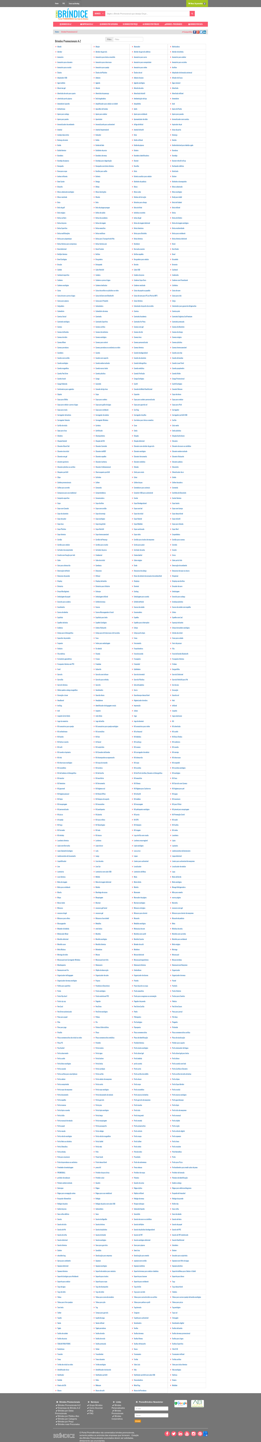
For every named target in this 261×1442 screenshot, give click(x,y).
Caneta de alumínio (140, 358)
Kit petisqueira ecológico (142, 809)
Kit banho (60, 737)
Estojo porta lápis (139, 633)
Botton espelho (139, 254)
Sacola (59, 1219)
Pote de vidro (138, 1152)
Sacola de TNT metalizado (180, 1235)
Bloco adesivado (177, 187)
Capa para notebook (102, 410)
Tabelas (174, 1292)
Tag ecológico (176, 1307)
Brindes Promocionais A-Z (69, 1405)
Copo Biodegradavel (140, 503)
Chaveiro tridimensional (103, 467)
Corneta (174, 545)
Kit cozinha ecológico (179, 768)
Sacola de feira (176, 1219)
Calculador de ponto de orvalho (144, 306)
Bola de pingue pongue (103, 207)
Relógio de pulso (62, 1204)
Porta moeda (138, 1120)
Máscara (60, 908)
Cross (174, 555)
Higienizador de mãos (140, 700)
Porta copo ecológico (102, 1089)
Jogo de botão (100, 721)
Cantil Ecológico (177, 384)
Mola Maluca (61, 949)
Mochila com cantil (140, 934)
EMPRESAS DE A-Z (87, 24)
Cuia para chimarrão (63, 565)
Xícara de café (100, 1390)
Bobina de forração (140, 197)
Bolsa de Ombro (177, 218)
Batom (174, 176)
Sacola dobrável (62, 1240)
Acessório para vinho (140, 67)
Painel (174, 980)
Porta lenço (99, 1115)
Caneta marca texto (102, 368)
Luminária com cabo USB (103, 872)
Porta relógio (100, 1131)
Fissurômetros (138, 648)
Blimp (97, 187)
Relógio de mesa (139, 1198)
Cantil (136, 384)
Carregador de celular (102, 415)
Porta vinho (137, 1146)
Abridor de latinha (178, 52)
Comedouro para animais (142, 487)
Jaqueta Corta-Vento (63, 716)
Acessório (60, 57)
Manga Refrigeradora (179, 887)
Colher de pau (138, 482)
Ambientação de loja (140, 98)
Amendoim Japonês (63, 104)
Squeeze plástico (177, 1266)
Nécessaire (99, 965)
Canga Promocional (178, 379)
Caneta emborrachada (103, 363)
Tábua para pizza (177, 1302)
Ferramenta (137, 643)
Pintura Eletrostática (102, 1027)
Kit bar (98, 737)
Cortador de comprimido (65, 550)
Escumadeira (138, 612)
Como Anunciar (96, 1407)
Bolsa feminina (139, 228)
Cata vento (175, 425)
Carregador (175, 410)
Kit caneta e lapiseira (64, 752)
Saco (97, 1214)
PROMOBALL (61, 1172)
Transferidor (99, 1354)
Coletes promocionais (64, 482)
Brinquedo (99, 264)
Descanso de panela (63, 576)
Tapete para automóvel (141, 1318)
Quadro (98, 1183)
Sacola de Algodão (101, 1219)
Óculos (59, 72)
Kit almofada (176, 726)
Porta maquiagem (101, 1120)
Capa (97, 394)
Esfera (174, 612)
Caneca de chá (138, 332)
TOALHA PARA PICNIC (63, 1344)
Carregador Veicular (63, 420)
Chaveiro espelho (101, 456)
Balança (174, 135)
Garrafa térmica (62, 685)
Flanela (98, 654)
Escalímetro (61, 607)
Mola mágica (176, 944)
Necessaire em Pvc (63, 970)
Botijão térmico (62, 254)
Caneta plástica (100, 373)
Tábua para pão (100, 1302)
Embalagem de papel (63, 596)
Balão (97, 140)
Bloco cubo (137, 192)
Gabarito (98, 669)
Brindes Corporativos (117, 1417)
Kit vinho (175, 830)
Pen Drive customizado (64, 1011)
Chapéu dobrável (139, 441)
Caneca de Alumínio (178, 327)
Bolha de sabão (100, 213)
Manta (59, 892)
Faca (97, 638)
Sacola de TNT (138, 1235)
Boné (173, 244)
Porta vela (99, 1146)
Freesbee (98, 664)
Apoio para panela (178, 114)
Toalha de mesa (139, 1333)
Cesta (135, 430)
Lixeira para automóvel (141, 861)
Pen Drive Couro (177, 1006)
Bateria (98, 176)
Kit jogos (175, 794)
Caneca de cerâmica (102, 332)
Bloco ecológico (177, 192)
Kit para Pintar (176, 804)
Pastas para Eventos (178, 996)
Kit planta (99, 814)
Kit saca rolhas (100, 820)
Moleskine (99, 949)
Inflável (174, 705)
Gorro (136, 690)
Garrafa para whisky (102, 679)
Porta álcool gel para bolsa (180, 1053)
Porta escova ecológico (179, 1095)
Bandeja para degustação (104, 161)
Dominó (136, 586)
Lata (97, 851)
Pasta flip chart (62, 996)
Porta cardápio (100, 1069)
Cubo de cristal (100, 560)
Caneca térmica (139, 347)
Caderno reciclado (139, 285)
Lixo (58, 866)
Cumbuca (99, 565)
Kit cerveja (175, 752)
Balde (59, 145)
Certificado (99, 430)
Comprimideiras (101, 493)
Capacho (136, 394)
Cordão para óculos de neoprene (144, 539)
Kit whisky (60, 835)
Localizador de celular (179, 866)
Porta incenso (61, 1105)
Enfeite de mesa (100, 602)
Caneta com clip (177, 353)
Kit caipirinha (100, 747)
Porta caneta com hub (179, 1063)
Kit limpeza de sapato (102, 799)
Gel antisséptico (139, 685)
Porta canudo (61, 1069)
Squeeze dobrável (62, 1266)
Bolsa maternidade (178, 228)
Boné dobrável (61, 249)
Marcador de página (140, 897)
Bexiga (98, 181)
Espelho (136, 617)
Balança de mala (62, 140)
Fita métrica (61, 654)
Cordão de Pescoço (101, 539)
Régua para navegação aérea (66, 1193)
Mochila (98, 934)
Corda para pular (139, 545)
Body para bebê (177, 197)
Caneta (98, 353)
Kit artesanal (138, 731)
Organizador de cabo (102, 975)
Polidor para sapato (178, 1043)
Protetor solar (100, 1178)
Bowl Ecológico (62, 259)
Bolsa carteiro (61, 218)
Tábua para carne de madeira (105, 1297)
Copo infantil (176, 519)
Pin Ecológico (138, 1022)
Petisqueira (137, 1017)
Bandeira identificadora (141, 155)
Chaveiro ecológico (140, 451)
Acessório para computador (142, 62)
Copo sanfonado (139, 529)
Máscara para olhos (63, 918)
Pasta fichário (176, 991)
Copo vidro (137, 534)
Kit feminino (61, 783)
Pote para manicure (63, 1157)
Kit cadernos (176, 742)
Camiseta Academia (140, 316)
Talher (59, 1313)
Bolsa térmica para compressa (67, 244)
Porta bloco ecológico (64, 1063)
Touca (136, 1349)
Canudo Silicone (177, 389)
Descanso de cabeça (140, 571)
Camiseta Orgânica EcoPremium (182, 316)
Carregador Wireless (102, 420)
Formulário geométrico (64, 659)
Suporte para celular (63, 1281)
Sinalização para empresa (104, 1255)
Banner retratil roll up (179, 161)
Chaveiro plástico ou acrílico (66, 467)
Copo (59, 503)
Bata (135, 171)
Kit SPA (136, 820)
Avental (59, 130)
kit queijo (60, 820)
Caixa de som (176, 290)
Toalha (136, 1328)
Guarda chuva (100, 695)
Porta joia (99, 1105)
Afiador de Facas (177, 78)
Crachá (174, 550)
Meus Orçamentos (197, 3)
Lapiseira (175, 846)
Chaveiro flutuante (178, 456)
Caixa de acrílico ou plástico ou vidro (107, 290)
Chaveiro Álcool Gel (63, 446)
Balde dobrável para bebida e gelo (182, 145)
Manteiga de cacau (101, 892)
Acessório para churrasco (104, 62)
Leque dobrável (177, 856)
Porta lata (137, 1110)
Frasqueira (137, 659)
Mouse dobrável (139, 954)
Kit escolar (60, 778)
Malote (136, 887)
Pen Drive (98, 1006)
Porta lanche (138, 1105)
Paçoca (98, 980)
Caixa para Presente (102, 301)
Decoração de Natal (63, 571)
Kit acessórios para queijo (65, 726)
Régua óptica (138, 1188)
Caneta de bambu (177, 358)
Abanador (137, 46)
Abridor (59, 52)
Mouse (98, 954)
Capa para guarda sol (140, 404)
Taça (173, 1281)
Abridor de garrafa (101, 52)
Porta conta (99, 1084)
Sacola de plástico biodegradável (144, 1229)
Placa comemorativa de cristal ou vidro (69, 1037)
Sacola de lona (100, 1224)
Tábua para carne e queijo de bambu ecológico (186, 1297)
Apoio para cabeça (63, 114)
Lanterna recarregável (141, 840)
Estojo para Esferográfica (65, 633)
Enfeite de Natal (139, 602)
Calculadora (99, 306)
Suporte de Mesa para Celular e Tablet (184, 1271)
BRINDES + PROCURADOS (174, 24)
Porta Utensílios (62, 1146)
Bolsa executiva (100, 228)
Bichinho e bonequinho (179, 181)
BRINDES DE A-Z (66, 24)
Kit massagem (138, 804)
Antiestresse (61, 109)
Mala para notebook (63, 887)
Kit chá (59, 757)
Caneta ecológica (62, 363)
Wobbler (174, 1385)
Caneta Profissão (139, 373)
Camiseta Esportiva (102, 322)
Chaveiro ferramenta (140, 456)
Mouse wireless (177, 960)
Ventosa (174, 1375)
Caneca (59, 327)
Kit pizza (60, 814)
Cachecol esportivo (63, 275)
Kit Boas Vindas (177, 737)
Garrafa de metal (139, 674)
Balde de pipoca (139, 145)
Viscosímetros (138, 1380)
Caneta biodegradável (141, 353)
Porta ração (176, 1126)
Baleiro (136, 150)
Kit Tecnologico (100, 825)
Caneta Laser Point (178, 363)
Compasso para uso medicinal (66, 493)
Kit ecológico (176, 773)
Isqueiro (98, 711)
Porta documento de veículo (104, 1095)
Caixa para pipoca (63, 301)
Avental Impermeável (102, 130)
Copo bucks (175, 503)
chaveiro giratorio (63, 462)
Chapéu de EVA (100, 441)
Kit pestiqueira (100, 809)
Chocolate (175, 467)
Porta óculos (100, 1048)
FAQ (64, 3)
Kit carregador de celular (141, 752)
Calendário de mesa (102, 311)
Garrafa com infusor (102, 674)
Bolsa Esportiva (62, 228)
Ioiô (58, 711)
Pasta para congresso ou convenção (145, 996)
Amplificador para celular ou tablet (107, 104)
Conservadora (100, 498)
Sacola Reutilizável (178, 1240)
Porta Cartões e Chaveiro (180, 1069)
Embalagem (175, 591)
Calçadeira (60, 306)
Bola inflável (176, 207)
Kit (173, 721)
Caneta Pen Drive (62, 373)
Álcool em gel (61, 88)
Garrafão (60, 679)
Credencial (99, 555)
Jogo (135, 716)
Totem (97, 1349)
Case (135, 425)
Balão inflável (138, 140)
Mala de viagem (62, 882)
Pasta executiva (139, 991)
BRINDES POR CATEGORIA (109, 24)
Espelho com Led (177, 617)
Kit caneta (175, 747)
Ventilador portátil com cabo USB (144, 1375)
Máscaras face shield (102, 918)
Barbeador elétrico (178, 166)
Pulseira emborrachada (64, 1183)
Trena (59, 1359)
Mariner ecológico (139, 903)
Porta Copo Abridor (178, 1084)
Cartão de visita (62, 425)
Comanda (99, 487)
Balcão (174, 140)
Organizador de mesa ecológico (67, 980)
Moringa (174, 949)
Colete (174, 477)
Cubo (59, 560)
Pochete (98, 1043)
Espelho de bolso (62, 622)
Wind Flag (137, 1385)
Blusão (98, 197)
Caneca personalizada (141, 342)
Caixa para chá (176, 296)
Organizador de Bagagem (65, 975)
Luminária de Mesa (140, 872)
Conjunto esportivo (63, 498)
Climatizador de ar (178, 472)
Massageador (61, 923)
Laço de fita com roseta (141, 835)
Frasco (98, 659)
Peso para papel (62, 1017)
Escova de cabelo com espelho (181, 607)
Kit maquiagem (62, 804)
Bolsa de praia (61, 223)
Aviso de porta (176, 130)
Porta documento (62, 1095)
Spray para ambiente (64, 1261)
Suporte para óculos (102, 1276)
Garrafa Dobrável (177, 674)
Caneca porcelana (63, 347)
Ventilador (60, 1375)
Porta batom (100, 1058)
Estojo (136, 628)
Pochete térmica (139, 1043)
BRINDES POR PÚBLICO (151, 24)
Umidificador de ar (63, 1370)
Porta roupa (138, 1136)
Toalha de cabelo (62, 1333)
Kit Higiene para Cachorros (142, 788)
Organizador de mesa (178, 975)
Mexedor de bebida (63, 929)
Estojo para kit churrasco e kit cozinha (108, 633)
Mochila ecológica (101, 939)
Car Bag (136, 410)
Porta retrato (138, 1131)
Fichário (60, 648)
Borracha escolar (139, 249)
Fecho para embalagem (103, 643)
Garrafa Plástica (139, 679)
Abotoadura (176, 46)
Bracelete (175, 259)
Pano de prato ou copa (141, 986)
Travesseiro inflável (178, 1354)
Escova (98, 607)
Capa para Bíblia (62, 399)
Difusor (98, 576)
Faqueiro (60, 643)
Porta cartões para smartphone (67, 1074)
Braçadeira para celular (141, 259)
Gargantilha (176, 669)
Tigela (59, 1328)
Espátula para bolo (102, 617)
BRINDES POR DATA (196, 24)
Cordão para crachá (102, 545)
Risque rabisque (139, 1204)
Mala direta (137, 882)
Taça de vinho (100, 1292)
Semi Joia (137, 1250)
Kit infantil (137, 794)
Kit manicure (176, 799)
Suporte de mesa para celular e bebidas (146, 1271)
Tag (97, 1307)
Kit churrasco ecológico (64, 763)
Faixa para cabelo (177, 638)
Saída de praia (61, 1209)
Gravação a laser (62, 695)
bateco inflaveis (62, 176)
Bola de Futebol (177, 202)
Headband (60, 700)
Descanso (99, 571)
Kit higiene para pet (178, 788)
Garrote (98, 685)
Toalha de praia (62, 1338)
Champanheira (100, 436)
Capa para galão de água (103, 404)
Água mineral (176, 83)
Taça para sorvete (139, 1292)
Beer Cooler (61, 181)
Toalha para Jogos (177, 1338)
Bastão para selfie (101, 171)
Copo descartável (177, 513)
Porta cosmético (139, 1089)
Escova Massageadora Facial (105, 612)
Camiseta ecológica (63, 322)
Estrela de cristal (177, 633)
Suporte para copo (101, 1281)
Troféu (136, 1359)
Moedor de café (139, 944)
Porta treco (175, 1141)
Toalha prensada (101, 1344)
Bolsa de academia (102, 218)
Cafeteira (175, 285)
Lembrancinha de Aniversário (181, 851)
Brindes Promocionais (117, 1412)
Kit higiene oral (100, 788)
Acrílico (174, 67)
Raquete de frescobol (178, 1193)
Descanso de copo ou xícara (180, 571)
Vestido (59, 1380)
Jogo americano (177, 716)
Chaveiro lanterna (101, 462)
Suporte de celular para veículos (106, 1271)
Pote (97, 1152)
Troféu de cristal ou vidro (65, 1364)
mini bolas (99, 929)
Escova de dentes (62, 612)
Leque (136, 856)
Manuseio (137, 892)
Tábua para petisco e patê (142, 1302)
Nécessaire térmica (140, 965)
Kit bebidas (137, 737)
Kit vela (98, 830)
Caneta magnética (63, 368)
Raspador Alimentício (64, 1198)
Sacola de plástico (101, 1229)
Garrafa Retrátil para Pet (180, 679)
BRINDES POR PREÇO (131, 24)
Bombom (137, 244)
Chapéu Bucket (62, 441)
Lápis (173, 840)
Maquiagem (99, 897)
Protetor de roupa (139, 1172)
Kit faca (174, 778)
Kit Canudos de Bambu (103, 752)
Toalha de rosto (100, 1338)
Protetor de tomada (178, 1172)
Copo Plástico (61, 529)
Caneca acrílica (100, 327)
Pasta (59, 991)
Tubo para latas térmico (179, 1364)
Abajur (98, 46)
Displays (136, 581)
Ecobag (136, 591)
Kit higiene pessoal (63, 794)
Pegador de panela (139, 1001)
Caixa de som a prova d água (66, 296)
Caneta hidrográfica (140, 363)
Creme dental (138, 555)
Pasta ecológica (100, 991)
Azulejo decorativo (63, 135)
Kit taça (59, 825)
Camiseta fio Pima (139, 322)
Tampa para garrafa (102, 1313)
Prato (174, 1157)
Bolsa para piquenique (64, 239)
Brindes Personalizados (118, 1406)
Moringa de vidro (62, 954)
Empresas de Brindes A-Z (69, 1407)
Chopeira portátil (62, 472)
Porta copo (137, 1084)
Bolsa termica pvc (101, 244)
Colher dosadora (177, 482)
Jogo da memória (62, 721)
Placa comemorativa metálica (105, 1037)
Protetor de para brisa (102, 1172)
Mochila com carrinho (179, 934)
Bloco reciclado (62, 197)
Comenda (175, 487)
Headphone (99, 700)
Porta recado (61, 1131)
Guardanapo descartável (142, 695)
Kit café (59, 747)
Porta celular (61, 1079)
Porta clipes (176, 1079)
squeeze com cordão (140, 1261)
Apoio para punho (63, 119)
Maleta (98, 887)
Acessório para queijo (102, 67)
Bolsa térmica (138, 239)
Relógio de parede (177, 1198)
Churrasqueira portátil (103, 472)
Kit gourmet (61, 788)
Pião (58, 1022)
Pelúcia (174, 1001)
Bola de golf (61, 207)
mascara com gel (177, 908)
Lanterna (98, 840)
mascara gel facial (101, 908)
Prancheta (137, 1157)
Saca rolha (175, 1209)
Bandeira (60, 155)
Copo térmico (61, 534)
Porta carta (137, 1069)
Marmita (175, 903)
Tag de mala (137, 1307)
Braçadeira (99, 259)
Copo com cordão (101, 508)
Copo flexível (138, 519)
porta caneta (138, 1063)
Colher (98, 482)
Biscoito (60, 187)
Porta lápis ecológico (102, 1110)
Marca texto (61, 903)
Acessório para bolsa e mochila (105, 57)
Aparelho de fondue (102, 109)
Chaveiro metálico (139, 462)
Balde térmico (61, 150)
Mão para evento (177, 892)
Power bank (99, 1157)
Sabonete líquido (139, 1209)
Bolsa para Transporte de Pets (105, 239)
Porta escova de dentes (141, 1095)
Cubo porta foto (177, 560)
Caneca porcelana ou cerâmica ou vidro (108, 347)
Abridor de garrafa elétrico (142, 52)
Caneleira (60, 353)
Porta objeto (176, 1120)
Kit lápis (60, 799)
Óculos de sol (138, 72)
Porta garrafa (100, 1100)
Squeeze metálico (139, 1266)
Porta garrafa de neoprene (142, 1100)
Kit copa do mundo (102, 763)
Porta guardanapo (178, 1100)
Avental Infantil (139, 130)
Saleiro (59, 1250)
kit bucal (98, 742)
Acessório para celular (179, 57)
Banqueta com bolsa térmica (105, 166)
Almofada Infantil (139, 93)
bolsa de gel (137, 218)
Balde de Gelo (100, 145)
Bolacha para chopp (140, 202)
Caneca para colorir (102, 342)
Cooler (136, 498)
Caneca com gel (139, 327)
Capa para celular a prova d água (67, 404)
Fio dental (99, 648)
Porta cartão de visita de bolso (181, 1074)
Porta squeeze (176, 1136)
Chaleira (60, 436)
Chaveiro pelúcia (177, 462)
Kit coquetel (176, 763)
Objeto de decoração (102, 970)
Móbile (98, 877)
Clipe (58, 477)
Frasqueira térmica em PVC (65, 664)
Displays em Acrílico (178, 581)
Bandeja (174, 155)
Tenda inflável (100, 1323)
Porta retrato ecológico (64, 1136)
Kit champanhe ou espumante (105, 757)
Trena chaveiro (100, 1359)
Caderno (60, 280)
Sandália (98, 1250)
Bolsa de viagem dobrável (142, 223)
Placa (97, 1032)
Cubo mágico (138, 560)
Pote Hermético (177, 1152)
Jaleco (136, 711)
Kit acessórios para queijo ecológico (107, 726)
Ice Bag (59, 705)
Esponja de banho (177, 622)
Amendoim (175, 98)
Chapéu (136, 436)
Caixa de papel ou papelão (142, 290)
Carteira (98, 425)
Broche (136, 264)
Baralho (136, 166)
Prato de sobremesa (140, 1162)
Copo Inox (60, 524)
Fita (173, 648)
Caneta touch (61, 379)
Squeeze (98, 1261)
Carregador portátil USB (179, 415)
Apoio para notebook (140, 114)
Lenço (97, 856)
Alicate (98, 88)
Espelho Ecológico (101, 622)
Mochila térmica (101, 944)
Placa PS (60, 1043)
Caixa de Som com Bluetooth (105, 296)
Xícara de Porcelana (140, 1390)
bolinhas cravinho (139, 213)
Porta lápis (175, 1105)
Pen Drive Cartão (139, 1006)
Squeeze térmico (62, 1271)
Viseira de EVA (61, 1385)
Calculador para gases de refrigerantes (184, 306)
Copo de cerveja (100, 513)
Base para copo (62, 171)
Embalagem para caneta (141, 596)
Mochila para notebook (179, 939)
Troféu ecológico (101, 1364)
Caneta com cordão (63, 358)
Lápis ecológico (139, 846)
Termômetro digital (178, 1323)
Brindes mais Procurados (69, 1424)
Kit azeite (175, 731)
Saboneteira (99, 1209)
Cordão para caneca (178, 539)
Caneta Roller (176, 373)
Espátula (60, 617)
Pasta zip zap (61, 1001)
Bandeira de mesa (101, 155)
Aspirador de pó (177, 124)
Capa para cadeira (101, 399)
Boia (58, 202)
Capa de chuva (176, 394)
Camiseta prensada (178, 322)
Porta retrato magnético (103, 1136)
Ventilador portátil (101, 1375)
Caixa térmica (138, 301)
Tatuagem (175, 1318)
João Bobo (99, 716)
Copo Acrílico (100, 503)
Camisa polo (176, 311)
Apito (135, 109)
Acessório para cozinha (179, 62)
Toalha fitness (138, 1338)
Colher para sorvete (63, 487)
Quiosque (60, 1188)
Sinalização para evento (141, 1255)
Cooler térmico (176, 498)
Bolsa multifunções (63, 233)
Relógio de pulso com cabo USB (105, 1204)
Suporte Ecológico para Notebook (67, 1276)
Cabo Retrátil (100, 270)
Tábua (59, 1297)
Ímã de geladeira (101, 98)
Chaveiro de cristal (63, 451)
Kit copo (136, 763)
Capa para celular (177, 399)
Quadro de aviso (139, 1183)
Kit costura (99, 768)
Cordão (59, 539)
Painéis (136, 980)
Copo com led (138, 508)
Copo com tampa (177, 508)
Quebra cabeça (176, 1183)
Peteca (98, 1017)
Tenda (59, 1323)
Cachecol (175, 270)
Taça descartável (177, 1287)
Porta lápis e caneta (63, 1110)
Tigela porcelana (101, 1328)
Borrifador (175, 249)
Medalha (98, 923)
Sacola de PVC (176, 1229)
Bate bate (175, 171)
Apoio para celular (101, 114)
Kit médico (137, 799)
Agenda (98, 83)
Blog (91, 1410)
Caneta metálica (139, 368)
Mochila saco (61, 944)
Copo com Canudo (63, 508)
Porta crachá (176, 1089)
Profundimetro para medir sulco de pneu (185, 1167)
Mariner (98, 903)
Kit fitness (137, 783)
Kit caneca (137, 747)
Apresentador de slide (140, 119)
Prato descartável (101, 1162)
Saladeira (175, 1245)
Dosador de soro (177, 586)
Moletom (137, 949)
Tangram (136, 1313)
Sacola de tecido (101, 1235)
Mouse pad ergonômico (141, 960)
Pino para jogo (61, 1027)
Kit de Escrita (100, 773)
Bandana (175, 150)
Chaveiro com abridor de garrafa (144, 446)
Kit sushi (175, 820)
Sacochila (137, 1214)
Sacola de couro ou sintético (143, 1219)
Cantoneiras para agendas (65, 389)
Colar (135, 477)
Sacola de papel (177, 1224)
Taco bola (60, 1307)
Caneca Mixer (61, 342)
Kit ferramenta (100, 783)
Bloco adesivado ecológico (65, 192)
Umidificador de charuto (103, 1370)
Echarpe (98, 591)
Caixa (59, 290)
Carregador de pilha (140, 415)
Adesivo (98, 78)
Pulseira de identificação (180, 1178)
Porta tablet (99, 1141)
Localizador (137, 866)
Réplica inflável (139, 1193)
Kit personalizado (63, 809)
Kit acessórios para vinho (142, 726)
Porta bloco (175, 1058)
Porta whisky (61, 1152)
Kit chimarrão (138, 757)
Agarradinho (61, 83)
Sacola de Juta (61, 1224)
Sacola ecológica (101, 1240)
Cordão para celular (63, 545)
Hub (173, 700)
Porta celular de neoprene (104, 1079)
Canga (98, 379)
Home (56, 3)
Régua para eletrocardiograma (181, 1188)
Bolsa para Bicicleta (140, 233)
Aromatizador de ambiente (65, 124)
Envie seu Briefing (74, 3)
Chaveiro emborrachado (179, 451)
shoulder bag (61, 1255)
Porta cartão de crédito (141, 1074)
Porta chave (137, 1079)
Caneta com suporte (102, 358)
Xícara (59, 1390)
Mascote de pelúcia (178, 918)
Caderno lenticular (101, 285)
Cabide (59, 270)
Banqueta (60, 166)
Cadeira (98, 275)
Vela (135, 1370)
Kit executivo (138, 778)
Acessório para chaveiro (64, 62)
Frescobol (137, 664)
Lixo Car (98, 866)
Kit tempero (137, 825)
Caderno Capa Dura (140, 280)
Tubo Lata (137, 1364)
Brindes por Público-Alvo (68, 1416)
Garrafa (59, 674)
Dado (135, 565)
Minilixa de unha (177, 929)
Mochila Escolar (139, 939)
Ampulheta (137, 104)
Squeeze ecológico (101, 1266)
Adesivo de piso (139, 78)
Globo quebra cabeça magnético (67, 690)
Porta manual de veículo (65, 1120)
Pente (135, 1011)
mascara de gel (62, 913)
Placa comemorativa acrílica (181, 1032)
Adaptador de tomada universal (182, 72)
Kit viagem (137, 830)
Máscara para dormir (140, 913)
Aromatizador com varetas (180, 119)
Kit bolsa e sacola (63, 742)
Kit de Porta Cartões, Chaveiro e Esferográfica (148, 773)
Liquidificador (61, 861)
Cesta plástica (176, 430)
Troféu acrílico (176, 1359)
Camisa (136, 311)
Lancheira (175, 835)
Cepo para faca (62, 430)
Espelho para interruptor (141, 622)
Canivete (98, 384)
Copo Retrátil (100, 529)
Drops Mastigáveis (63, 591)
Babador (98, 135)
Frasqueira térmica (178, 659)
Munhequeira (61, 965)
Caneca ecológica (101, 337)
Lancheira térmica (63, 840)
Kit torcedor (61, 830)
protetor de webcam (63, 1178)
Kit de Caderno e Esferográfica (66, 773)
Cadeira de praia (139, 275)
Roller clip (175, 1204)
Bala (135, 135)
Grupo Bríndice (95, 1405)
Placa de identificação (141, 1037)
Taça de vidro (61, 1292)
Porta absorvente (62, 1053)
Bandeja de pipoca (63, 161)
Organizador (176, 970)
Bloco (136, 187)
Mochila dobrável (62, 939)
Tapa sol (174, 1313)
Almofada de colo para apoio (66, 93)
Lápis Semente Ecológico (65, 851)
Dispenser (175, 576)
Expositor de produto (64, 638)
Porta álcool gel (139, 1053)
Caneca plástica (177, 342)
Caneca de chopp (177, 332)
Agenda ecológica (139, 83)
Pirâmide (175, 1027)
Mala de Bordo (176, 877)
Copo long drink (100, 524)
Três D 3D (175, 1349)
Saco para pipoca (139, 1245)
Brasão (59, 264)
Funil (58, 669)
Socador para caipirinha (179, 1255)
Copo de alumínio (62, 513)
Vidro (97, 1380)
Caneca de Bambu (63, 332)
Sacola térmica (62, 1245)
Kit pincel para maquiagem (180, 809)
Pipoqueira (137, 1027)
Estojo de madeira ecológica (181, 628)
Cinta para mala (139, 472)
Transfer (60, 1354)
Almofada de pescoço (102, 93)
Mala (135, 877)
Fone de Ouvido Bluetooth (180, 654)
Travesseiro (137, 1354)
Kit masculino (100, 804)
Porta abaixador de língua (180, 1048)
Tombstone (60, 1349)
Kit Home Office (100, 794)
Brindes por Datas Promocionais (64, 1412)
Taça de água (61, 1287)
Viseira (174, 1380)
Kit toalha (175, 825)
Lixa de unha (99, 861)
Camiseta (99, 316)
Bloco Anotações (101, 192)
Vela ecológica (176, 1370)
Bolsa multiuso (100, 233)
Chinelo (136, 467)
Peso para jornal (177, 1011)
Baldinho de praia (101, 150)
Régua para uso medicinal (104, 1193)
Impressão (137, 705)
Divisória (60, 586)
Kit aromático (100, 731)
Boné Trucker (100, 249)
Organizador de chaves (141, 975)
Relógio (98, 1198)
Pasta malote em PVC (102, 996)
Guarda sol (175, 695)
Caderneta (175, 275)
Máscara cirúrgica (139, 908)
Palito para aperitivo (63, 986)
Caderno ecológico (63, 285)
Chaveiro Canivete (101, 446)
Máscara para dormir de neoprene (182, 913)
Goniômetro (99, 690)
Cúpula (59, 394)
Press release (138, 1167)
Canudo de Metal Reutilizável (143, 389)
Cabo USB (137, 270)
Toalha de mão (100, 1333)
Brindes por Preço (66, 1421)
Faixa (135, 638)
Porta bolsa (99, 1063)
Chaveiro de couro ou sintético (181, 446)
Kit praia (136, 814)
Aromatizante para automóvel (105, 124)
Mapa (59, 897)
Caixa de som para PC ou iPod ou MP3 (145, 296)
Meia (173, 923)
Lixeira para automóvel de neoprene (183, 861)
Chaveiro (175, 441)
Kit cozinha (137, 768)
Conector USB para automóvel (143, 493)
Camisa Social (61, 316)
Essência (60, 628)
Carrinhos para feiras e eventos (143, 420)
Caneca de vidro (62, 337)
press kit (98, 1167)
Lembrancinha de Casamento (66, 856)
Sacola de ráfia (62, 1235)
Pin (97, 1022)
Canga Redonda (62, 384)
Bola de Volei (138, 207)
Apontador (99, 119)
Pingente (175, 1022)
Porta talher (138, 1141)
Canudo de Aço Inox (102, 389)
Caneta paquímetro (178, 368)
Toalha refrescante (140, 1344)
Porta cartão (100, 1074)
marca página (176, 897)
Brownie (174, 264)
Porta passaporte (101, 1126)
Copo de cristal (138, 513)
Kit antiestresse (62, 731)
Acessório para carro (140, 57)
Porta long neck (139, 1115)
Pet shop (175, 1017)
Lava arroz (137, 851)
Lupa (173, 872)
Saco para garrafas (102, 1245)
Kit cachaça (137, 742)
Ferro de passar (177, 643)
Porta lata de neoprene (179, 1110)
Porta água (99, 1053)
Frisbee (174, 664)
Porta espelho (61, 1100)
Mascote (136, 918)
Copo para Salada (177, 524)
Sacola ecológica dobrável (142, 1240)
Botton (98, 254)
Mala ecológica (177, 882)
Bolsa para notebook (178, 233)
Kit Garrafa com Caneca (179, 783)
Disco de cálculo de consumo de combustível (148, 576)
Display (59, 581)
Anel (173, 104)
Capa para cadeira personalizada (144, 399)
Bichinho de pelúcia (140, 181)
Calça (174, 301)
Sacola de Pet (61, 1229)
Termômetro (138, 1323)
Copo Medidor (138, 524)
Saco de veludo (176, 1214)
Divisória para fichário (103, 586)
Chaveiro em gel (62, 456)
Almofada (175, 88)
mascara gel (99, 913)
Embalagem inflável (102, 596)
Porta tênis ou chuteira (64, 1141)
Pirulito (59, 1032)
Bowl (173, 254)
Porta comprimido (63, 1084)
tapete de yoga (100, 1318)
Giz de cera (175, 685)
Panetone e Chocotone (103, 986)
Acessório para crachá (64, 67)
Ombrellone (137, 970)
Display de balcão (101, 581)
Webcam (98, 1385)
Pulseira (136, 1178)
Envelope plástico (177, 602)
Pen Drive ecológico (102, 1011)
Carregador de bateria (64, 415)
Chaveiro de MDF (101, 451)
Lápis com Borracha (63, 846)
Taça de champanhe (102, 1287)
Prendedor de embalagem (65, 1167)
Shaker (174, 1250)
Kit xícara (99, 835)
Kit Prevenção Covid (178, 814)
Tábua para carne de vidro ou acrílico (145, 1297)
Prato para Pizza (177, 1162)
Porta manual (176, 1115)
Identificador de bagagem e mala (106, 705)
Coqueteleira (176, 534)
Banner (136, 161)
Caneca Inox (138, 337)
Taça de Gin (137, 1287)
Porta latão (61, 1115)
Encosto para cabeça (178, 596)
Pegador (98, 1001)
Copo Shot (175, 529)
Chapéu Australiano (178, 436)
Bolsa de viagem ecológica (180, 223)
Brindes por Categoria (67, 1418)
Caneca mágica (177, 337)
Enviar (137, 1421)
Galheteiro (137, 669)
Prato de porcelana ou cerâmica (67, 1162)
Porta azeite (61, 1058)
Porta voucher (176, 1146)
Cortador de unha (139, 550)
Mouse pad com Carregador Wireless (68, 960)
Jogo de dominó (139, 721)
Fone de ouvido (138, 654)
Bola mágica (61, 213)
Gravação (175, 690)
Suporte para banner (140, 1276)
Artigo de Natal (138, 124)
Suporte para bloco (178, 1276)
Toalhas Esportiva (177, 1344)
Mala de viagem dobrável (103, 882)
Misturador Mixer (62, 934)
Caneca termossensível (179, 347)
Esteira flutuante (101, 628)
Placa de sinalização (178, 1037)
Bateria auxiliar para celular (143, 176)
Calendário (60, 311)
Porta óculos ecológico (141, 1048)
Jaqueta (174, 711)
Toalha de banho (177, 1328)
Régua (98, 1188)
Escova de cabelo (139, 607)
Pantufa (174, 986)
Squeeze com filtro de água (180, 1261)
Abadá (59, 46)
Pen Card (60, 1006)
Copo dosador (61, 519)
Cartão (174, 420)
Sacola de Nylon (139, 1224)
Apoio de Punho (177, 109)
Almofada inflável (177, 93)
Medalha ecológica (140, 923)
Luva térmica (61, 877)
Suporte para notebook (141, 1281)
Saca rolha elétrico (63, 1214)
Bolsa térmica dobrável (179, 239)
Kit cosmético (61, 768)
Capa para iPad (177, 404)
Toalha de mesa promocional (181, 1333)
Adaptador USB (62, 78)
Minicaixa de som (139, 929)
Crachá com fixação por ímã (66, 555)
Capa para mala (62, 410)
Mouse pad (175, 954)
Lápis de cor (99, 846)
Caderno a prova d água (103, 280)
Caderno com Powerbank (180, 280)
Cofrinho (98, 477)
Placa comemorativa (140, 1032)
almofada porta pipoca (64, 98)
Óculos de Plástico (101, 72)
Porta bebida (138, 1058)
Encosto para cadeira (64, 602)
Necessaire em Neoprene (179, 965)
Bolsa (174, 213)
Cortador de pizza (101, 550)
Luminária (60, 872)
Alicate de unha (139, 88)
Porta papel (61, 1126)
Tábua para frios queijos (65, 1302)
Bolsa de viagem (101, 223)
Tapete (59, 1318)
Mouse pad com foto (102, 960)
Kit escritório (100, 778)
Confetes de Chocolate (179, 493)
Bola (97, 202)
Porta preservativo (140, 1126)
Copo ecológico (100, 519)
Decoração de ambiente (179, 565)
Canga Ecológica (139, 379)
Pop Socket (60, 1048)
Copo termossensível (102, 534)
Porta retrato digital (178, 1131)
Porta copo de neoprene (64, 1089)
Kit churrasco (176, 757)
